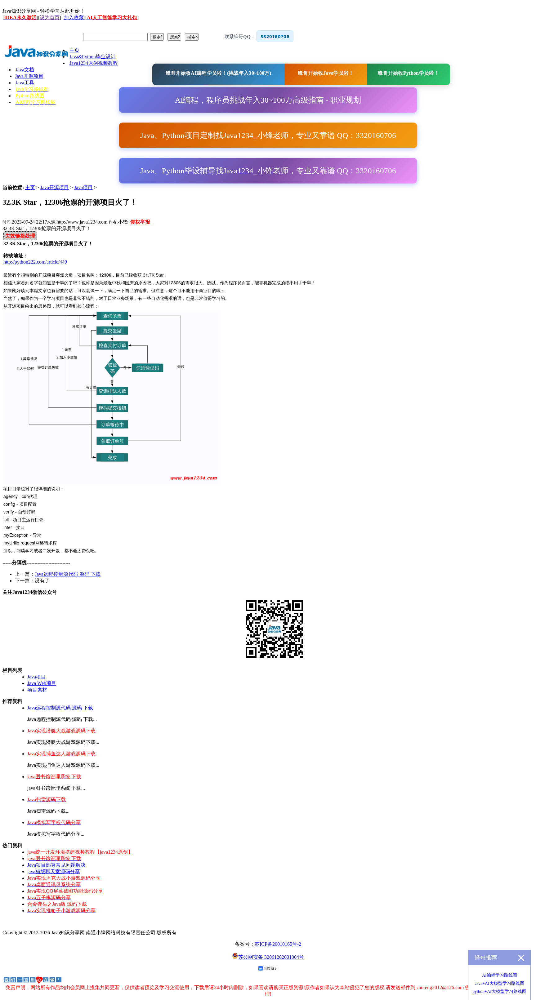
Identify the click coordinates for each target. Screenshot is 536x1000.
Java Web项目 (41, 683)
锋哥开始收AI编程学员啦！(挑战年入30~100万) (218, 73)
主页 (30, 187)
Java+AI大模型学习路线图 (499, 983)
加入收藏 (74, 17)
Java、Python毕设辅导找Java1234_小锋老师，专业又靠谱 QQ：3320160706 (268, 171)
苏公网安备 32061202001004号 (271, 957)
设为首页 (50, 17)
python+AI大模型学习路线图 (499, 991)
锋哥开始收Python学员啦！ (408, 73)
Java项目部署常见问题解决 (56, 865)
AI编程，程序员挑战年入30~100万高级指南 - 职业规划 (268, 100)
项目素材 (37, 689)
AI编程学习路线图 (499, 975)
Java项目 (83, 187)
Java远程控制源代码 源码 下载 (67, 574)
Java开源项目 (54, 187)
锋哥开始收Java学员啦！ (326, 73)
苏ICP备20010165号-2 (278, 944)
